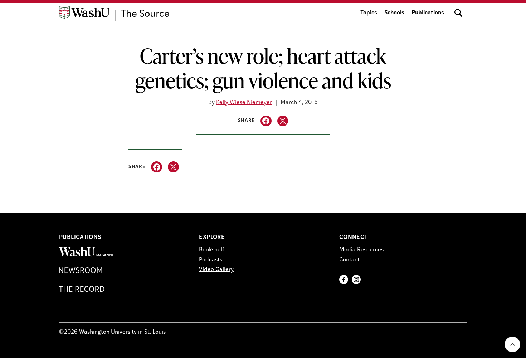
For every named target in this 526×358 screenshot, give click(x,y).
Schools (394, 13)
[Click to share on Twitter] (282, 121)
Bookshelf (211, 250)
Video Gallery (216, 270)
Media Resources (361, 250)
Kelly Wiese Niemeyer (244, 103)
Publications (427, 13)
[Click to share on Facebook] (266, 121)
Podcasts (210, 260)
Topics (368, 13)
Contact (349, 260)
